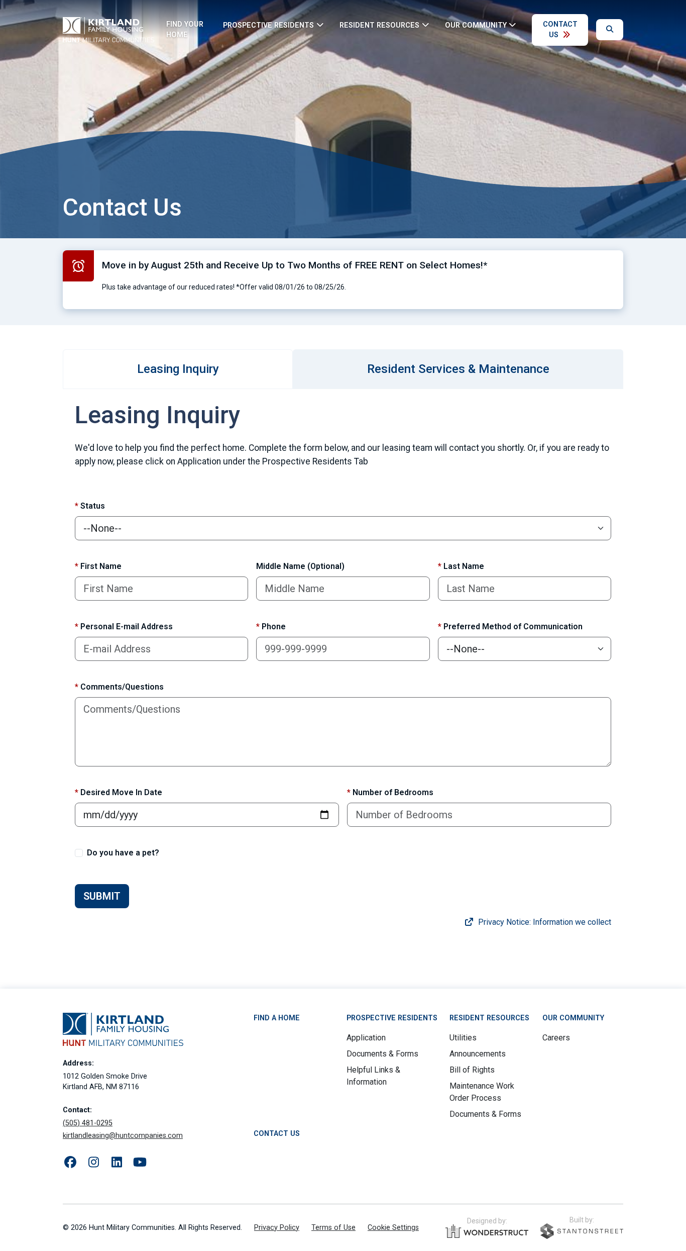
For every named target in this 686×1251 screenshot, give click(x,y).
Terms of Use (333, 1227)
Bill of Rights (472, 1070)
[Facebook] (70, 1162)
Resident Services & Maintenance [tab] (458, 369)
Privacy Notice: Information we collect (543, 922)
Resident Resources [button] (379, 25)
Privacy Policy (276, 1227)
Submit (102, 896)
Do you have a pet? (123, 852)
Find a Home (277, 1018)
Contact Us (560, 30)
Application (366, 1037)
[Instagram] (93, 1162)
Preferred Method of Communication (510, 626)
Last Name (461, 566)
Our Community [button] (476, 25)
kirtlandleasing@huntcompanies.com (123, 1135)
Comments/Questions (119, 687)
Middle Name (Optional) (300, 566)
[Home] (108, 30)
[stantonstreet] (581, 1231)
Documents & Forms (382, 1053)
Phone (271, 626)
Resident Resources (489, 1018)
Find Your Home (184, 30)
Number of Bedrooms (390, 792)
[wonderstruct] (486, 1231)
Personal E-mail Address (124, 626)
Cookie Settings (393, 1227)
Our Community (573, 1018)
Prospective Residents (392, 1018)
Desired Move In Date (118, 792)
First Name (98, 566)
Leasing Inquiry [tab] (178, 369)
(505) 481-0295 (87, 1123)
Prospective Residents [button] (268, 25)
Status (90, 506)
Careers (556, 1037)
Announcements (477, 1053)
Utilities (463, 1037)
